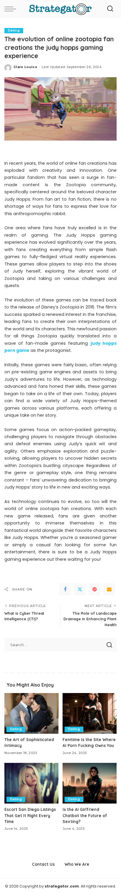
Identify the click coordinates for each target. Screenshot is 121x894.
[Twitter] (80, 589)
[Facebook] (65, 589)
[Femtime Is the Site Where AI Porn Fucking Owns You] (90, 713)
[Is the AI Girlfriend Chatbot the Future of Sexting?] (90, 783)
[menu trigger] (11, 9)
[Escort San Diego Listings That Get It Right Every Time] (31, 783)
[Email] (109, 589)
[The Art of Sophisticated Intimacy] (31, 713)
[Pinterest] (94, 589)
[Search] (110, 9)
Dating (14, 30)
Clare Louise (25, 67)
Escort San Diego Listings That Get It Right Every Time (30, 815)
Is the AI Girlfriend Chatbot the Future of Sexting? (85, 815)
